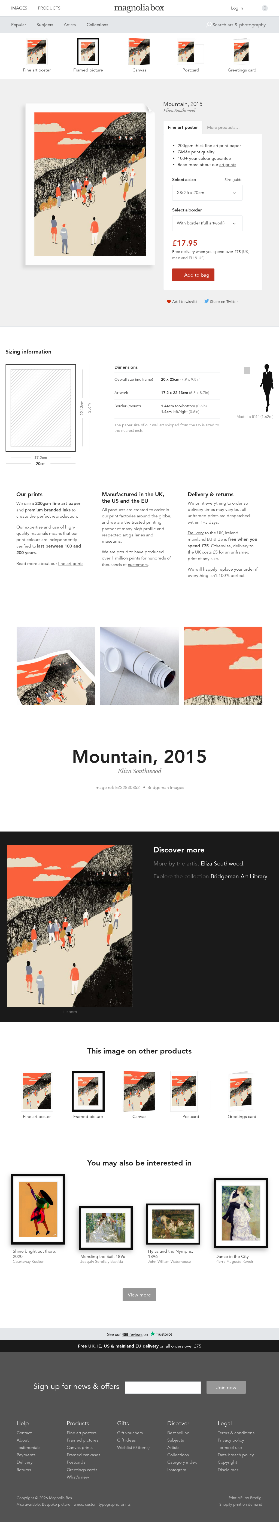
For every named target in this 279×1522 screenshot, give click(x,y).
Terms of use (230, 1447)
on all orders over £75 (139, 1346)
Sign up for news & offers (76, 1386)
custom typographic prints (108, 1504)
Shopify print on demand (240, 1504)
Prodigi (256, 1497)
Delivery (196, 533)
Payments (26, 1455)
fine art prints (70, 563)
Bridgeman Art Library (239, 876)
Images (19, 8)
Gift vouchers (130, 1433)
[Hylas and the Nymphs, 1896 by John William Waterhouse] (173, 1224)
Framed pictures (82, 1440)
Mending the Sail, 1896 (102, 1256)
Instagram (176, 1470)
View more (139, 1295)
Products (49, 8)
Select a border (187, 210)
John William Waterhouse (169, 1261)
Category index (182, 1462)
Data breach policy (236, 1455)
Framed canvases (83, 1455)
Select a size (207, 179)
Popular (18, 24)
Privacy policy (231, 1440)
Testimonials (28, 1447)
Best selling (178, 1433)
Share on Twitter (224, 301)
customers (138, 564)
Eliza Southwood (179, 110)
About (23, 1440)
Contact (24, 1433)
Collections (97, 24)
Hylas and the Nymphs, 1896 (170, 1254)
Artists (70, 24)
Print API (236, 1497)
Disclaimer (228, 1470)
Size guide (233, 179)
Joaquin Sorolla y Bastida (101, 1261)
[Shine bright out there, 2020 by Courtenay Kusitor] (38, 1209)
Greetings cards (82, 1470)
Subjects (45, 24)
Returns (24, 1470)
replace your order (236, 569)
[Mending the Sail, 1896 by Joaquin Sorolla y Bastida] (106, 1228)
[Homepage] (139, 9)
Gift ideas (126, 1440)
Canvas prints (80, 1447)
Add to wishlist (185, 301)
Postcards (76, 1462)
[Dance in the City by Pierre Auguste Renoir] (241, 1214)
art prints (227, 164)
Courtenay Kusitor (28, 1261)
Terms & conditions (236, 1433)
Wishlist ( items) (133, 1447)
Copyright (227, 1462)
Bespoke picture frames (62, 1504)
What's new (78, 1477)
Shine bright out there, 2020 (34, 1254)
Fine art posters (81, 1433)
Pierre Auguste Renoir (234, 1261)
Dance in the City (232, 1256)
